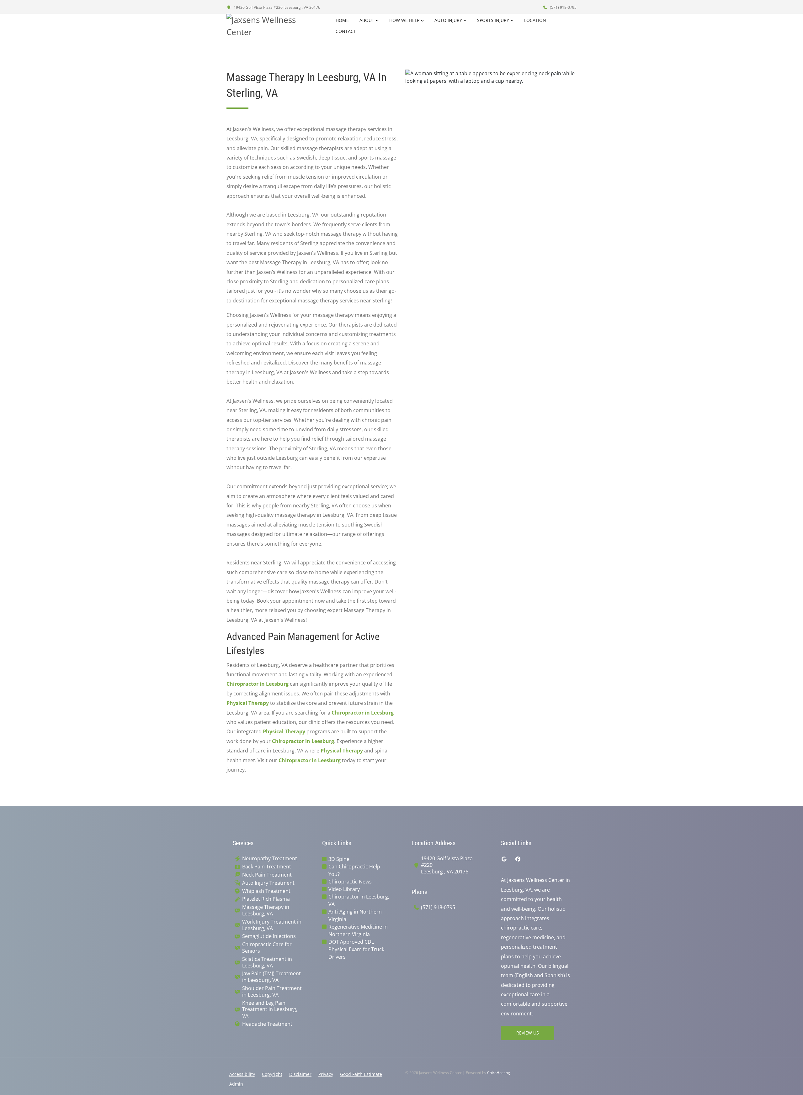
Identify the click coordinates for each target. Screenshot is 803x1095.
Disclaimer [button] (300, 1074)
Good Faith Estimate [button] (361, 1074)
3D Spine (338, 859)
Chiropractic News (350, 881)
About (366, 20)
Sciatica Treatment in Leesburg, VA (267, 962)
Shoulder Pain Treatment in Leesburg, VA (272, 991)
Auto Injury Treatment (268, 883)
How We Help (404, 20)
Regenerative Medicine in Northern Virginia (358, 930)
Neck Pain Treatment (267, 875)
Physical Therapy (247, 702)
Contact (346, 31)
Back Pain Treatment (266, 866)
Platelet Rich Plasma (266, 899)
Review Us (527, 1033)
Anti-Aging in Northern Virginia (355, 915)
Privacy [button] (325, 1074)
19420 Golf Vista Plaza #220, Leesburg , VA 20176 (276, 7)
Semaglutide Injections (269, 936)
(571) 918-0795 (563, 7)
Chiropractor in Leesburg (257, 683)
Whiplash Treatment (266, 891)
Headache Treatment (267, 1024)
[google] (504, 859)
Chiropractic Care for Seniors (267, 947)
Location (535, 20)
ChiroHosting (498, 1072)
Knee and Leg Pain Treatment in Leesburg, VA (269, 1009)
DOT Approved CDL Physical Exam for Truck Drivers (356, 949)
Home (342, 20)
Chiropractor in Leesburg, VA (358, 900)
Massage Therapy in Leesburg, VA (265, 910)
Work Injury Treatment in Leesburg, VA (271, 925)
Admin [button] (236, 1084)
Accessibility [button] (242, 1074)
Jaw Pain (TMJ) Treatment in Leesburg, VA (271, 976)
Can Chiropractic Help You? (354, 870)
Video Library (344, 889)
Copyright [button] (272, 1074)
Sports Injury (493, 20)
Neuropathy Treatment (269, 858)
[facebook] (518, 859)
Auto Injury (448, 20)
